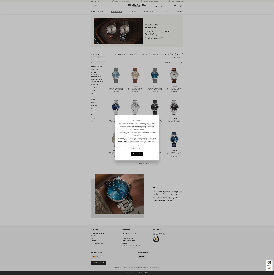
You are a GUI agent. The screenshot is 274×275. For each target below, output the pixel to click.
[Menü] (272, 261)
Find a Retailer (137, 154)
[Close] (158, 116)
